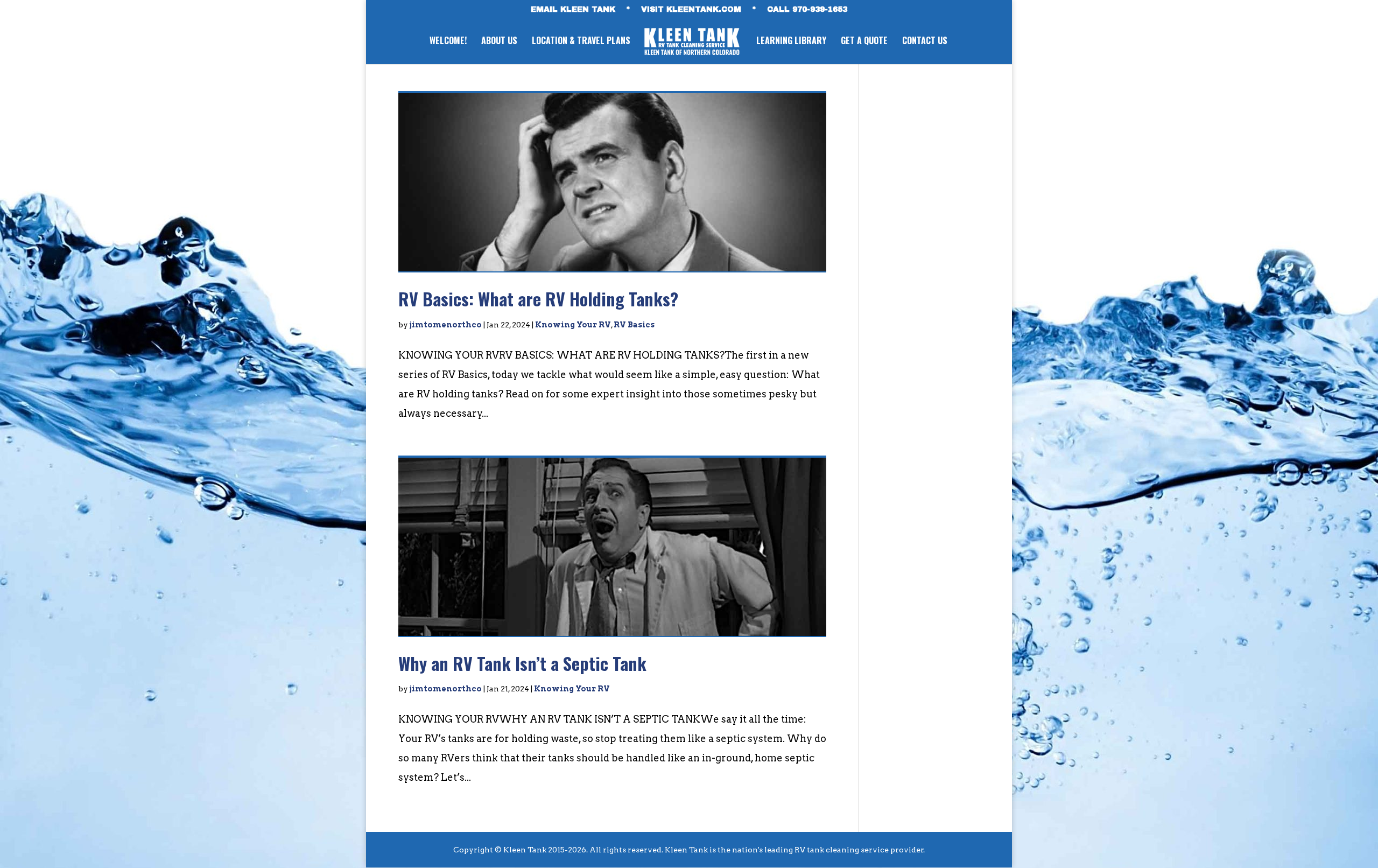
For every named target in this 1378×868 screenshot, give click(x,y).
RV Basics (634, 324)
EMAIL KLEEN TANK (573, 9)
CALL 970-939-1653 (807, 9)
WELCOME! (448, 42)
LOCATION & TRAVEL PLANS (581, 42)
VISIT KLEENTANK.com (691, 9)
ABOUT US (499, 42)
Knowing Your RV (573, 324)
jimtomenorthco (446, 324)
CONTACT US (924, 42)
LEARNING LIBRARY (791, 42)
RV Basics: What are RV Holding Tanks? (538, 298)
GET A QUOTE (864, 42)
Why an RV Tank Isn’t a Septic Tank (522, 663)
